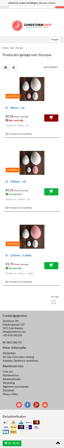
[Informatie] (51, 118)
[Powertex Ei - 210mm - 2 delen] (32, 236)
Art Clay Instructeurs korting (18, 357)
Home (5, 48)
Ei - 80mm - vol (15, 108)
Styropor (19, 48)
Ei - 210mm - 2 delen (18, 255)
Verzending (9, 383)
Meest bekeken (51, 67)
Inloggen (55, 39)
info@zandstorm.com (14, 332)
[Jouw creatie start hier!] (32, 25)
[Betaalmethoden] (21, 428)
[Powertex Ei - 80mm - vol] (32, 89)
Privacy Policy (10, 394)
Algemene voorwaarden (16, 387)
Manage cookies (47, 3)
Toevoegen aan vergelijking (20, 134)
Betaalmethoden (12, 379)
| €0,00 (13, 443)
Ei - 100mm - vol (16, 181)
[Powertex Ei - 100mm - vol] (32, 162)
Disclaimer (8, 390)
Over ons (8, 372)
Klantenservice (11, 375)
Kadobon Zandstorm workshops (20, 361)
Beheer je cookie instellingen (23, 3)
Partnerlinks (9, 353)
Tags (12, 48)
